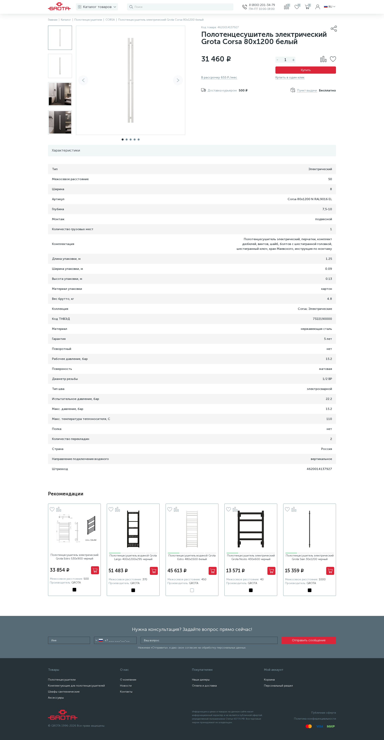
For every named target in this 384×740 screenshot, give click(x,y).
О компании (128, 679)
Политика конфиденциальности (315, 718)
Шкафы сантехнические (64, 691)
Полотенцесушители (62, 679)
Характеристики (66, 150)
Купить (306, 70)
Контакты (126, 691)
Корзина (269, 679)
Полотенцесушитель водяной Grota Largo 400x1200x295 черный (133, 557)
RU (330, 6)
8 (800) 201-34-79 (262, 5)
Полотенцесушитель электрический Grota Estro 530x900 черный (74, 556)
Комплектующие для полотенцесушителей (76, 685)
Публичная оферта (323, 712)
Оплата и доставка (204, 685)
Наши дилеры (201, 679)
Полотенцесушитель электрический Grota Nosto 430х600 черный (251, 557)
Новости (126, 685)
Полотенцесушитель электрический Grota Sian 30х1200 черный (310, 557)
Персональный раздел (278, 685)
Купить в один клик (289, 77)
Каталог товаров (97, 7)
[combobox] (99, 640)
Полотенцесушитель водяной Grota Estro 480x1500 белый (192, 557)
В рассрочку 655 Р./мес (219, 77)
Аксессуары (56, 697)
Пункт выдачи (307, 90)
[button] (178, 80)
